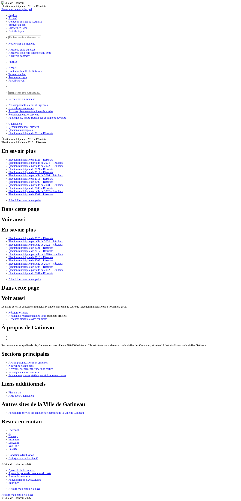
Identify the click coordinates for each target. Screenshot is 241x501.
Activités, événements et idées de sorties (30, 111)
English (12, 15)
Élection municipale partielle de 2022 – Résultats (35, 165)
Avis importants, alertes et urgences (28, 105)
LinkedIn (13, 442)
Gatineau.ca (15, 123)
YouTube (13, 445)
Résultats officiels (18, 312)
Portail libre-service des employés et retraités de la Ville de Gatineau (46, 412)
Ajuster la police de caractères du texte (29, 52)
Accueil (12, 18)
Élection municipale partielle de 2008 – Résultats (35, 184)
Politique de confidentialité (23, 458)
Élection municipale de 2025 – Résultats (30, 159)
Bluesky (13, 436)
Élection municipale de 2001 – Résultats (30, 194)
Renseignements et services (23, 114)
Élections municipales (20, 130)
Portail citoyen (16, 31)
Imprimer (13, 482)
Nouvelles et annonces (21, 108)
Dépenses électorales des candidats (27, 318)
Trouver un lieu (17, 24)
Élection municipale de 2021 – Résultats (30, 169)
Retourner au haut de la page (24, 488)
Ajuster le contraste (19, 55)
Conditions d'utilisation (21, 454)
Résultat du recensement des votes (27, 315)
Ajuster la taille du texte (21, 49)
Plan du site (14, 392)
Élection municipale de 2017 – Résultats (30, 172)
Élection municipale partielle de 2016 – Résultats (35, 175)
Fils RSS (13, 448)
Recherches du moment (21, 43)
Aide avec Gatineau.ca (21, 395)
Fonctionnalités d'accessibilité (24, 479)
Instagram (13, 439)
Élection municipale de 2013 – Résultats (30, 133)
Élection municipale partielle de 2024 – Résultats (35, 162)
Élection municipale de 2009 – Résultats (30, 181)
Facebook (13, 429)
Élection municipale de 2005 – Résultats (30, 188)
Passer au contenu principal (16, 9)
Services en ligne (17, 27)
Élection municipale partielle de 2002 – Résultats (35, 191)
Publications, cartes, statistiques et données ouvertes (37, 117)
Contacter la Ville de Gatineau (25, 21)
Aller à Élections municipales (24, 200)
